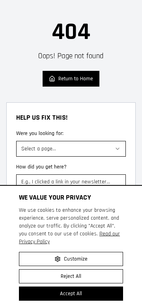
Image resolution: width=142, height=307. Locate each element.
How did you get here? (41, 166)
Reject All (71, 276)
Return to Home (75, 78)
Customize (76, 259)
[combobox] (71, 149)
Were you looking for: (40, 133)
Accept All (71, 293)
